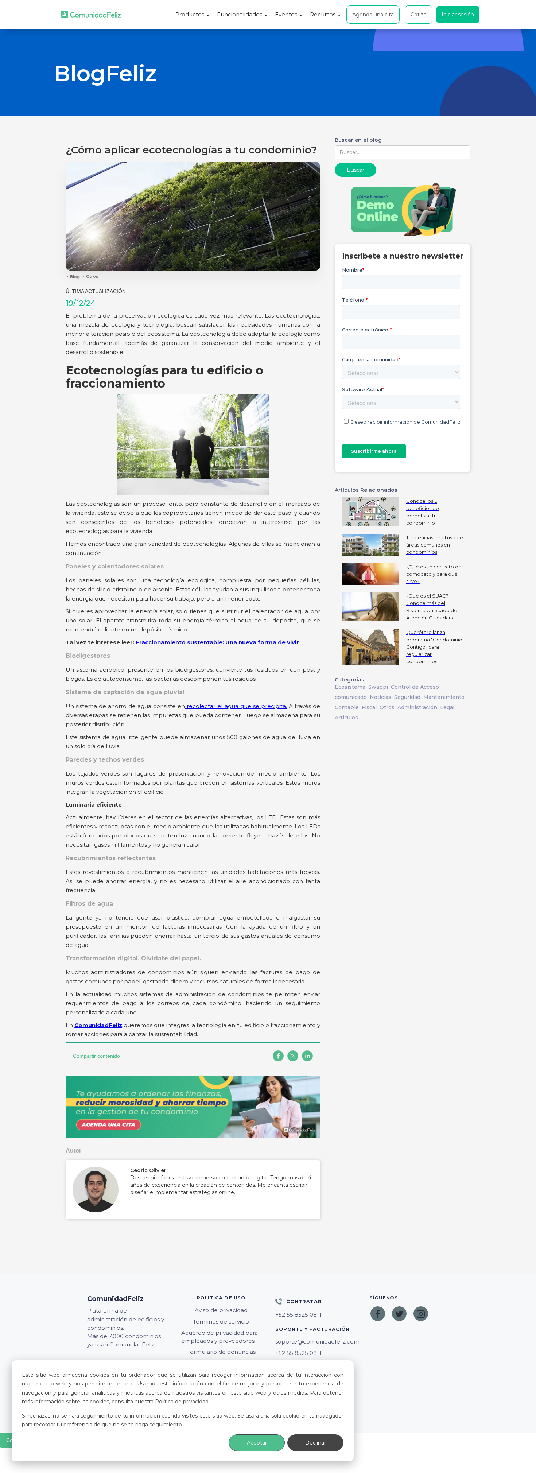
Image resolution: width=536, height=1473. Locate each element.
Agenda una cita (373, 14)
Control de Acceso (415, 687)
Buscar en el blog (358, 140)
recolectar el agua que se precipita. (236, 706)
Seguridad (407, 697)
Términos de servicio (221, 1321)
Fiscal (369, 707)
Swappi (378, 687)
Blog (75, 276)
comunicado (351, 697)
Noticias (380, 697)
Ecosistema (350, 687)
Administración (417, 707)
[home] (91, 15)
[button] (192, 15)
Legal (447, 707)
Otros (92, 276)
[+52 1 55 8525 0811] (315, 1315)
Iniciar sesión (458, 14)
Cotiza (419, 14)
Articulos (346, 717)
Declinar (315, 1442)
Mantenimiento (444, 697)
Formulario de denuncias (221, 1351)
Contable (347, 707)
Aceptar (257, 1442)
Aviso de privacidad (221, 1310)
